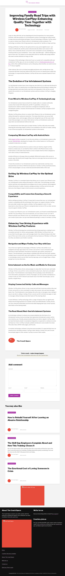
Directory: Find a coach (7, 567)
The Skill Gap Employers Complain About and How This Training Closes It (30, 444)
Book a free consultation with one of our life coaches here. (32, 355)
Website (42, 387)
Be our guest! (55, 513)
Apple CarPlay (16, 139)
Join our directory (41, 524)
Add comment (39, 29)
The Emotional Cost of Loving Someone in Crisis (28, 469)
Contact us (4, 564)
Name (10, 387)
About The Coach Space (8, 557)
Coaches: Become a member (9, 553)
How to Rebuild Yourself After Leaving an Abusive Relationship (28, 418)
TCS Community (32, 11)
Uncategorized (11, 438)
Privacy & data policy (52, 573)
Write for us (5, 560)
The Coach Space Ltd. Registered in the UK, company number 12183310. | (32, 573)
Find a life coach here (13, 517)
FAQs (3, 550)
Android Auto (16, 141)
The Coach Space (22, 29)
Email (25, 387)
